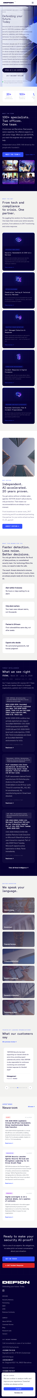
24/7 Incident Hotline (15, 76)
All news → (31, 1106)
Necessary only (18, 1392)
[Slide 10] (23, 1087)
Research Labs (6, 1331)
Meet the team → (13, 154)
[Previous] (7, 1088)
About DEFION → (12, 526)
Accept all (18, 1388)
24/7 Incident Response (15, 1265)
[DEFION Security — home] (18, 1282)
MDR (3, 1306)
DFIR (3, 1309)
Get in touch (11, 1259)
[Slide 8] (20, 1087)
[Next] (30, 1088)
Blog (3, 1327)
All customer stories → (9, 1042)
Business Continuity (8, 1312)
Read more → (10, 747)
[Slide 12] (26, 1087)
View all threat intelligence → (18, 868)
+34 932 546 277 (7, 1360)
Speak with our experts (14, 70)
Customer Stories (7, 1324)
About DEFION (6, 1321)
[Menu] (33, 3)
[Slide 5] (16, 1087)
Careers (4, 1334)
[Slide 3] (13, 1087)
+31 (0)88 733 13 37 (8, 1371)
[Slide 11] (24, 1087)
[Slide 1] (10, 1087)
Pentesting (5, 1303)
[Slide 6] (17, 1087)
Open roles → (30, 154)
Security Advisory (7, 1300)
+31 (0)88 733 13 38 (8, 1350)
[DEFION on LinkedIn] (3, 1291)
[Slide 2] (12, 1087)
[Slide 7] (19, 1087)
